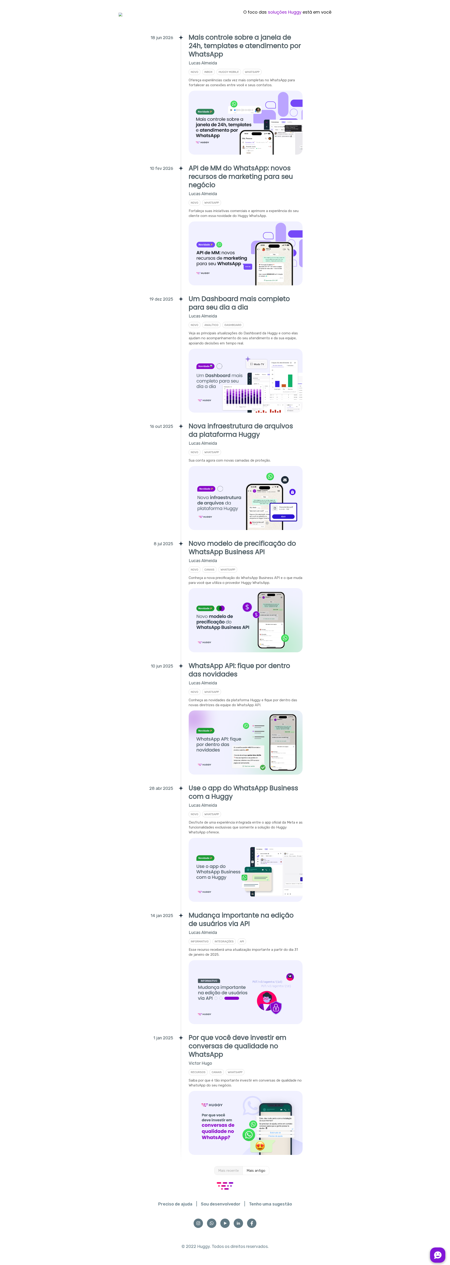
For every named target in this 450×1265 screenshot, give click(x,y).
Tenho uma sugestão (270, 1204)
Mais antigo (256, 1170)
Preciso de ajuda (175, 1204)
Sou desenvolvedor (220, 1204)
